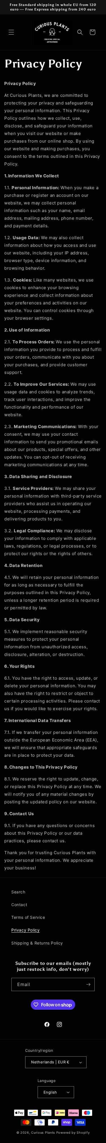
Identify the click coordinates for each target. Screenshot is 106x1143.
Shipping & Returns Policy (37, 943)
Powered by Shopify (73, 1133)
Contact (19, 904)
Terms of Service (28, 917)
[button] (11, 32)
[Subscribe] (88, 984)
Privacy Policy (25, 930)
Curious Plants (43, 1133)
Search (18, 891)
